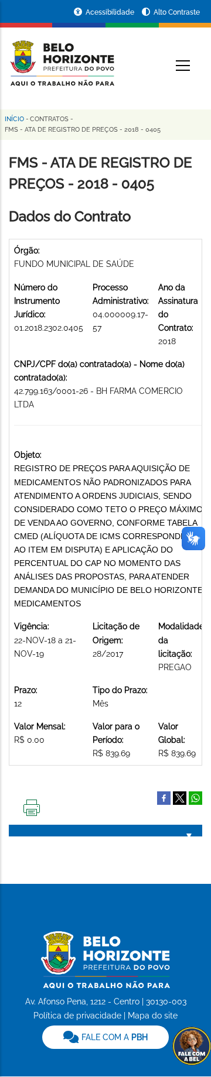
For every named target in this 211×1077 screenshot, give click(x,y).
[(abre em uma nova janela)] (179, 797)
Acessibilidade (111, 12)
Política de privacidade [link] (77, 1015)
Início (14, 119)
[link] (105, 1037)
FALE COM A (113, 1037)
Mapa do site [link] (153, 1015)
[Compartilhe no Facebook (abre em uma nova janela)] (164, 797)
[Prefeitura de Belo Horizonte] (61, 56)
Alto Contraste (177, 12)
